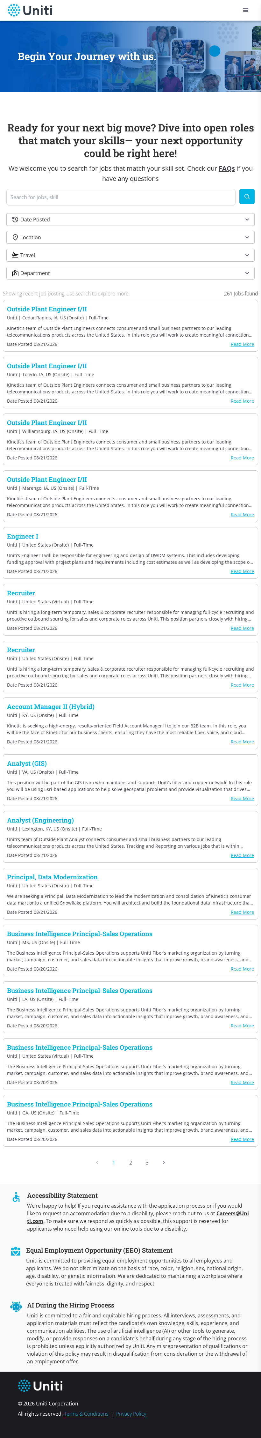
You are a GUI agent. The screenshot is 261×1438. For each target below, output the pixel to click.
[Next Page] (164, 1162)
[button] (130, 219)
